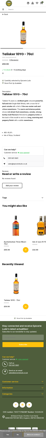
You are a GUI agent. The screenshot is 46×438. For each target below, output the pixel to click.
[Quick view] (25, 250)
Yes (7, 434)
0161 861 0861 (13, 158)
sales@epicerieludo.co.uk (17, 164)
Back (6, 14)
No (18, 434)
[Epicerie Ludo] (9, 3)
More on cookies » (33, 434)
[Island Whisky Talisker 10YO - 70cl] (16, 283)
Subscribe (23, 344)
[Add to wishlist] (3, 73)
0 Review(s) (13, 60)
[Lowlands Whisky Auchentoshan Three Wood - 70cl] (16, 225)
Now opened (24, 153)
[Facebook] (16, 405)
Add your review (12, 185)
